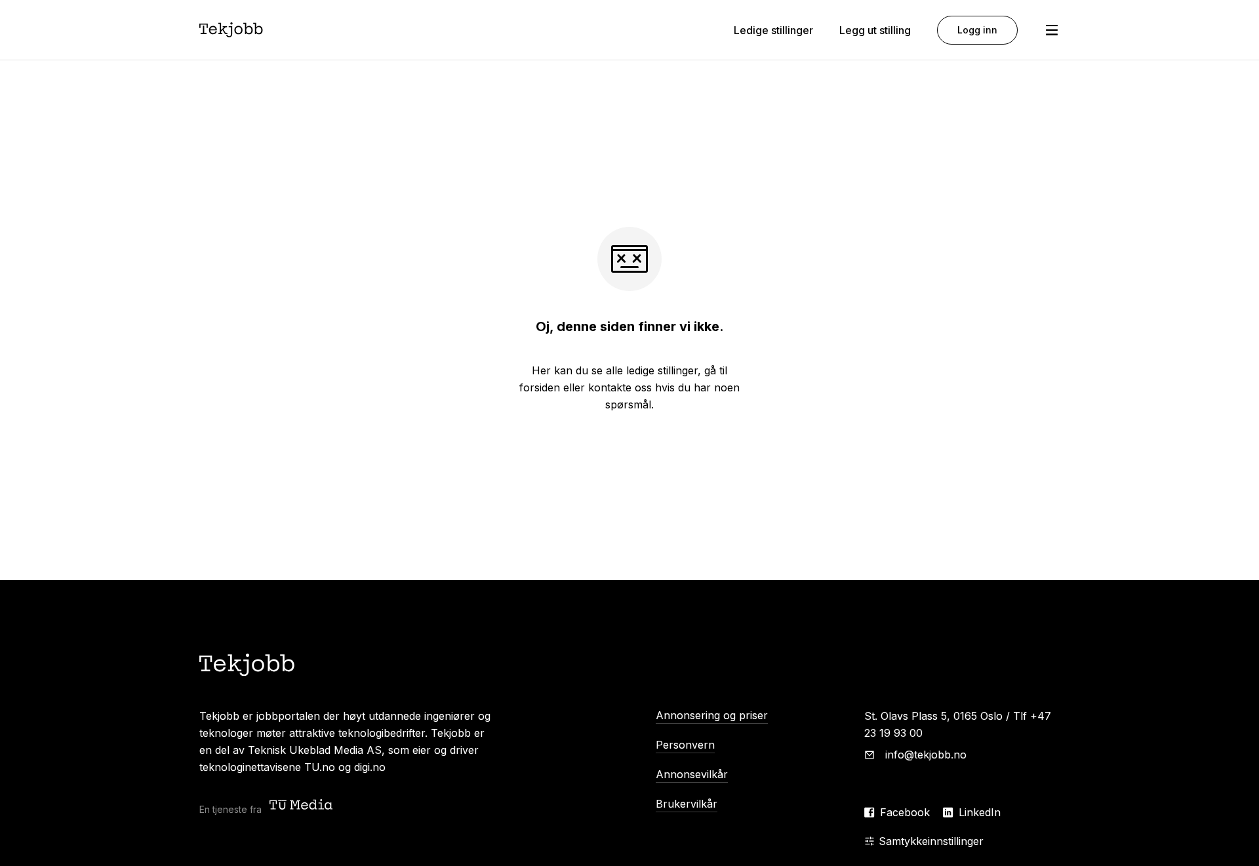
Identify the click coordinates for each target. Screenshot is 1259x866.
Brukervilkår (686, 803)
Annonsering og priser (712, 715)
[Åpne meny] (1052, 30)
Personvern (685, 744)
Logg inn (977, 29)
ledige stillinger (662, 370)
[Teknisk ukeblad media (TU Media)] (302, 806)
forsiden (539, 387)
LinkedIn (980, 812)
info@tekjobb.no (926, 754)
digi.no (370, 767)
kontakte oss (620, 387)
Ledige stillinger (773, 30)
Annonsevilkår (692, 774)
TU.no (319, 767)
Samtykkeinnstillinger (931, 841)
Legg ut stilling (875, 30)
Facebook (905, 812)
